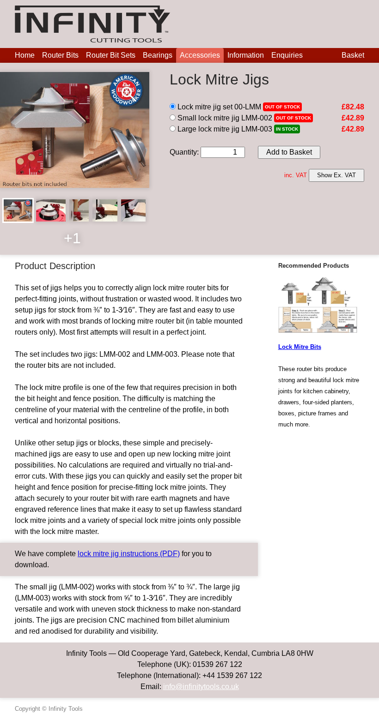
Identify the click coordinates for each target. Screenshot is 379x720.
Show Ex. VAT (336, 175)
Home (25, 55)
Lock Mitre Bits (299, 346)
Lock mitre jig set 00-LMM (218, 107)
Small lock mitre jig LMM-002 (224, 118)
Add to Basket (289, 152)
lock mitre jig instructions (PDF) (129, 554)
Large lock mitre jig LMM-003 (224, 129)
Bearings (157, 55)
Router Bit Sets (110, 55)
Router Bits (60, 55)
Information (245, 55)
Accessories (200, 55)
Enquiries (287, 55)
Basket (353, 55)
